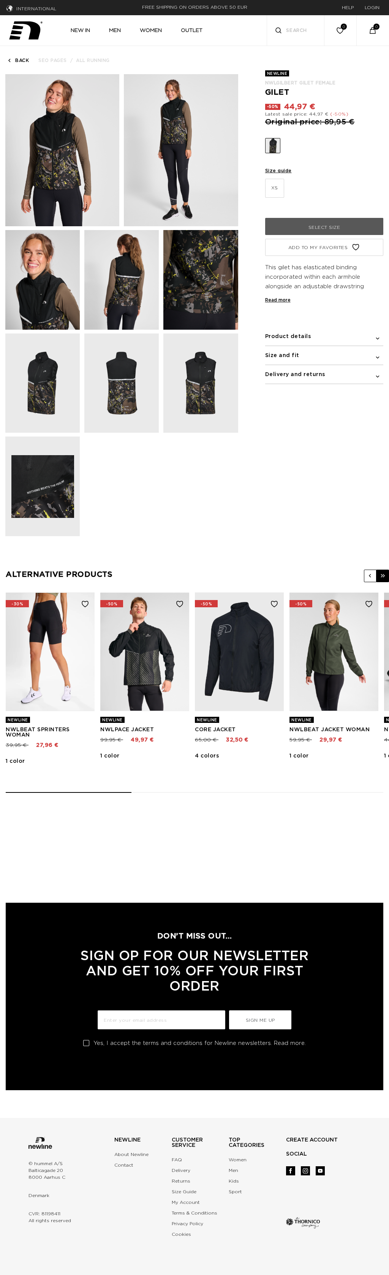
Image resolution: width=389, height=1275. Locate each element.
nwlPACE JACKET (127, 729)
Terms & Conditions (194, 1213)
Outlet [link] (191, 30)
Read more (278, 300)
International (36, 8)
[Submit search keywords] (278, 31)
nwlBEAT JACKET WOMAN (329, 729)
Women (238, 1159)
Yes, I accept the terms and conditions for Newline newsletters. (199, 1043)
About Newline (131, 1154)
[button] (370, 576)
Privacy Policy (187, 1223)
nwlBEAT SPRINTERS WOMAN (38, 732)
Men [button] (115, 30)
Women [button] (151, 30)
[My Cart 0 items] (372, 30)
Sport (235, 1191)
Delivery (181, 1170)
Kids (234, 1181)
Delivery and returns (295, 374)
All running (93, 60)
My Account (186, 1202)
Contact (123, 1165)
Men (233, 1170)
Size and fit (282, 355)
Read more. (290, 1043)
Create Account (312, 1140)
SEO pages (52, 60)
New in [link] (80, 30)
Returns (181, 1181)
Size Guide (184, 1191)
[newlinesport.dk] (26, 29)
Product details (288, 336)
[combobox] (295, 30)
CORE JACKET (215, 729)
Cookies (181, 1234)
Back (22, 60)
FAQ (177, 1159)
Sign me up (260, 1020)
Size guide (278, 170)
